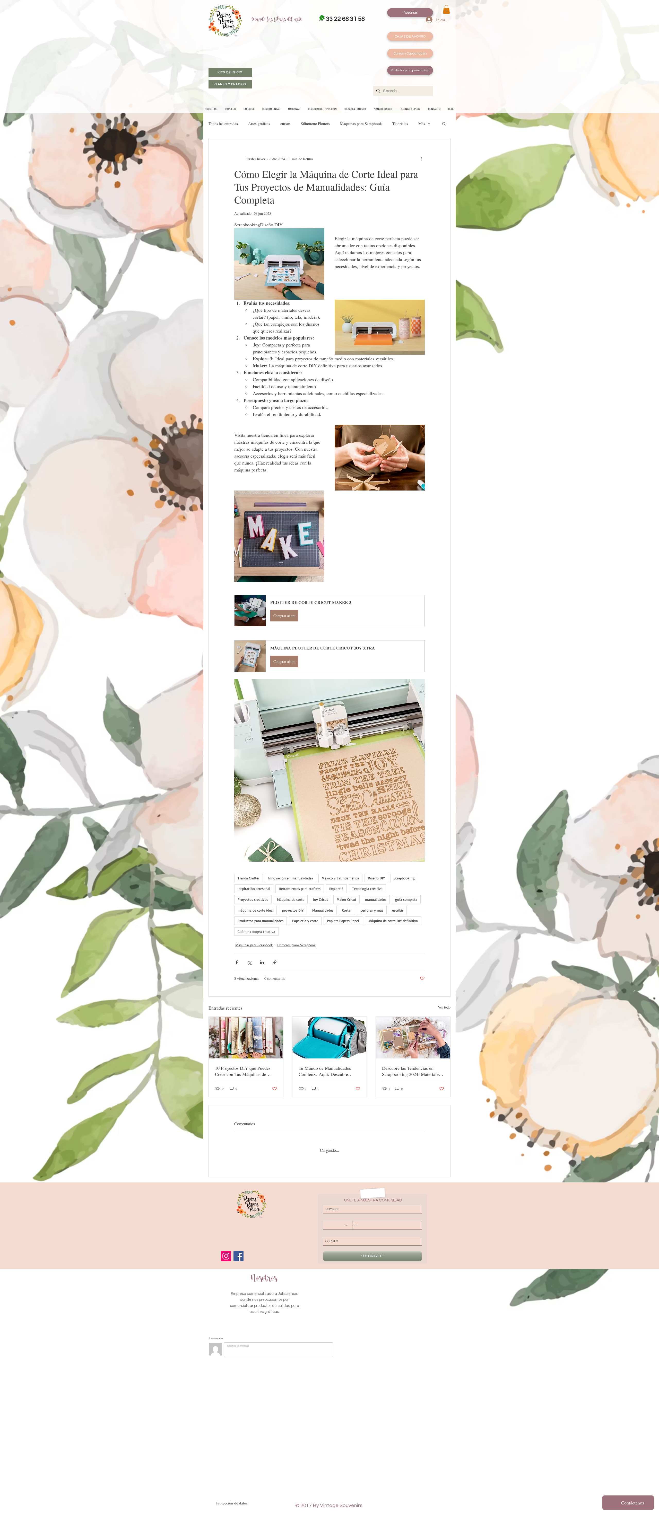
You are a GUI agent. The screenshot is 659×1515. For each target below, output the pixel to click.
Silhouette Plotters (315, 123)
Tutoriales (400, 123)
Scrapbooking (404, 878)
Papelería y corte (305, 921)
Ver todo (444, 1007)
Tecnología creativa (367, 888)
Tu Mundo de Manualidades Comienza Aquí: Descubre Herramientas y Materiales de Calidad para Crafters (326, 1071)
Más (421, 123)
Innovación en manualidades (290, 878)
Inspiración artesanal (254, 888)
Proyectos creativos (253, 899)
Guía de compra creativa (256, 931)
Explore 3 (336, 888)
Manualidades (322, 910)
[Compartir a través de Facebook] (236, 962)
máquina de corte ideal (255, 910)
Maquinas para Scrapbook (361, 123)
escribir (397, 910)
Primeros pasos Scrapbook (296, 944)
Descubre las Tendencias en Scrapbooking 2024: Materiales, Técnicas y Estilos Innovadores (412, 1071)
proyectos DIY (293, 910)
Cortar (347, 910)
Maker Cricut (346, 899)
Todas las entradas (223, 123)
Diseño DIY (376, 878)
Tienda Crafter (248, 878)
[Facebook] (238, 1256)
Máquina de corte (290, 899)
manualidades (375, 899)
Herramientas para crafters (299, 888)
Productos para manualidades (260, 921)
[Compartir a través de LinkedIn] (261, 962)
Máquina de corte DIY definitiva (393, 921)
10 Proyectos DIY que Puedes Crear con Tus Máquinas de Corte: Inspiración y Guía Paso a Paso (245, 1071)
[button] (446, 9)
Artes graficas (259, 123)
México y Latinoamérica (340, 878)
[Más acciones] (422, 159)
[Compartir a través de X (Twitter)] (249, 962)
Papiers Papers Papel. (343, 921)
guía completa (406, 899)
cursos (285, 123)
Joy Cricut (320, 899)
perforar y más (371, 910)
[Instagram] (226, 1256)
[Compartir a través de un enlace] (274, 962)
